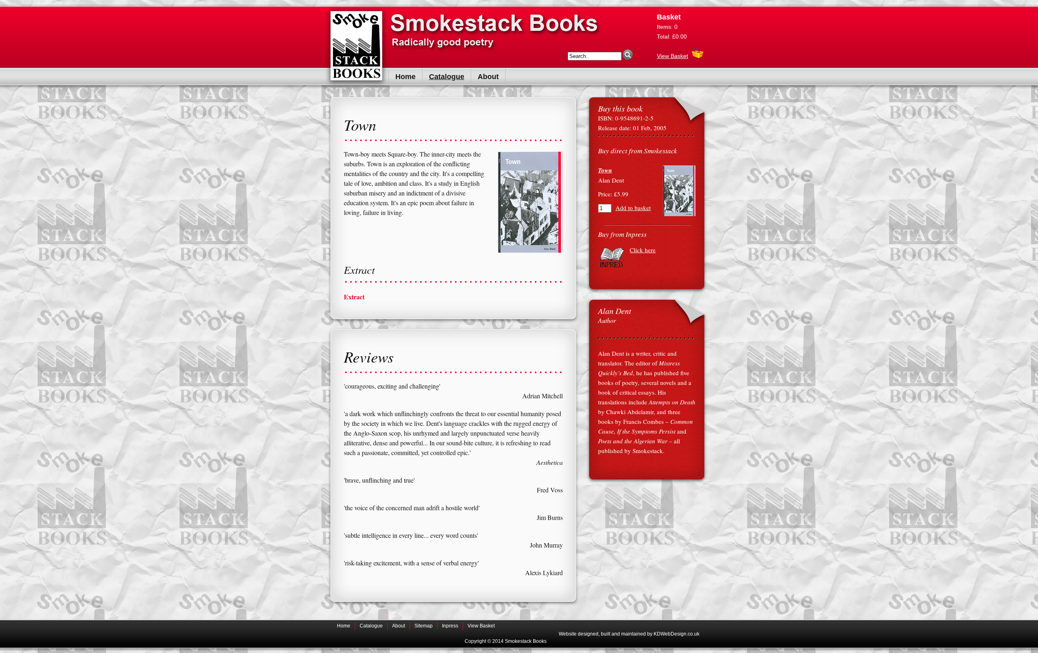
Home (405, 77)
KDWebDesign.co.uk (676, 634)
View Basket (672, 56)
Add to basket (633, 208)
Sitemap (423, 626)
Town (605, 170)
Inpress (450, 626)
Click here (643, 250)
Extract (354, 296)
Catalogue (446, 77)
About (488, 77)
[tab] (453, 297)
